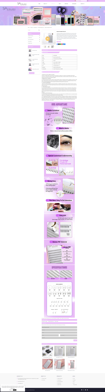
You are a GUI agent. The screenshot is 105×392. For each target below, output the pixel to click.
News (59, 3)
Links (74, 378)
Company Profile (44, 378)
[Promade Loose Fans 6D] (59, 364)
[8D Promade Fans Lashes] (71, 364)
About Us (45, 3)
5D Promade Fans (47, 370)
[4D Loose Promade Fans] (71, 350)
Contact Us (82, 3)
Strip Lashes (30, 41)
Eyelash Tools (59, 384)
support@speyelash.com (21, 381)
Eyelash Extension (30, 35)
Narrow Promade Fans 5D (48, 27)
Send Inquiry (74, 3)
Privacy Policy (13, 388)
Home (39, 3)
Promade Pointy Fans (41, 27)
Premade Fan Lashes (44, 321)
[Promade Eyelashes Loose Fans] (47, 350)
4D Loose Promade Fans (71, 357)
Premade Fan (35, 27)
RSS (73, 381)
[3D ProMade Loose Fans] (59, 350)
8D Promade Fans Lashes (71, 370)
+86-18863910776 (20, 383)
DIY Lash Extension (30, 39)
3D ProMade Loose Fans (59, 357)
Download (66, 3)
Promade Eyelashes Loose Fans (47, 357)
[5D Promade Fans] (47, 364)
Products (52, 3)
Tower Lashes (56, 321)
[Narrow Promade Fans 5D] (45, 46)
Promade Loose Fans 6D (59, 370)
